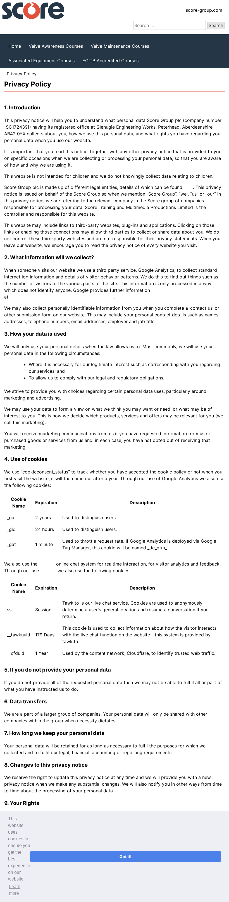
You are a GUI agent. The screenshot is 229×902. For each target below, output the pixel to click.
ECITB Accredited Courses (110, 60)
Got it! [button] (126, 856)
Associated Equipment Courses (41, 60)
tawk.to (47, 564)
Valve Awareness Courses (56, 46)
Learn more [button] (14, 890)
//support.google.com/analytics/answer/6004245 (62, 297)
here (188, 187)
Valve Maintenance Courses (120, 46)
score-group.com (204, 10)
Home (14, 46)
